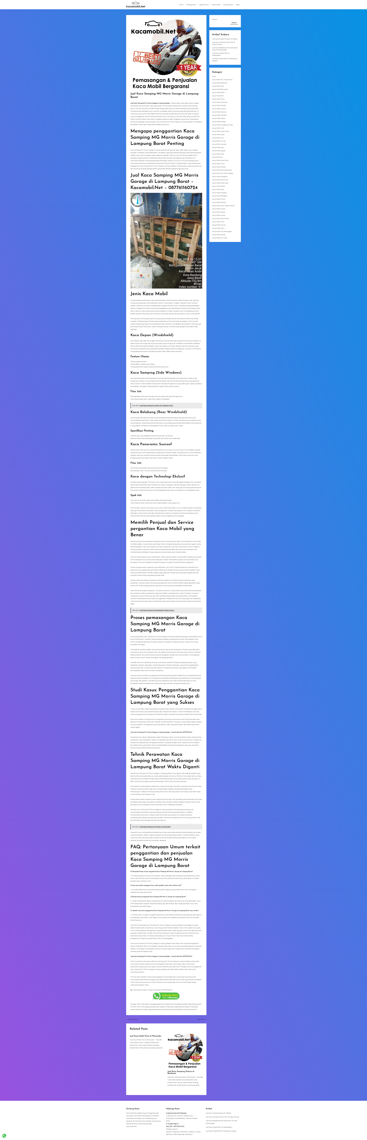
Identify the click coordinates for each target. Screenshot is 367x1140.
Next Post (201, 1019)
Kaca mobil (140, 108)
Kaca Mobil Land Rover (220, 160)
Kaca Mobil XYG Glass (219, 238)
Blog (237, 5)
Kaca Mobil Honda (218, 141)
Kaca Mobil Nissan (218, 186)
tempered (169, 436)
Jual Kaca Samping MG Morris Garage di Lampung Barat (150, 103)
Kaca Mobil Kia (217, 157)
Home (181, 5)
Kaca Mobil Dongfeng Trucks (222, 125)
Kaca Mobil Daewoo (219, 112)
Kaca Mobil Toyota (218, 225)
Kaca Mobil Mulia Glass (220, 183)
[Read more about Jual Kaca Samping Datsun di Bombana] (185, 1051)
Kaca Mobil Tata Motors (220, 218)
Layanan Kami (204, 5)
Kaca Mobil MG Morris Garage (222, 173)
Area (214, 76)
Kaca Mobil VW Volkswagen (222, 231)
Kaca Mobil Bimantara (220, 89)
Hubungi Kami (228, 5)
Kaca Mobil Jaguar (218, 151)
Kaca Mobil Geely (218, 134)
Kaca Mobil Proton (218, 199)
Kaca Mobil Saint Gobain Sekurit (223, 206)
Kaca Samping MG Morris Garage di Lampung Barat (153, 773)
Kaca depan (134, 341)
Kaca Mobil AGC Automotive (222, 79)
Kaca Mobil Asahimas (219, 83)
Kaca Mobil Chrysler (219, 105)
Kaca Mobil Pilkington (219, 196)
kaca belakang (161, 418)
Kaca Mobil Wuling (218, 235)
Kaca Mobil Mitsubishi (219, 176)
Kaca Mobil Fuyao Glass (220, 131)
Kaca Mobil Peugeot (219, 193)
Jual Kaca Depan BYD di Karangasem (219, 1127)
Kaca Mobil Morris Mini (220, 180)
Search (214, 19)
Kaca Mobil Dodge (219, 121)
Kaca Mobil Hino (218, 138)
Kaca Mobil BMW (218, 92)
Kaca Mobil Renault (219, 202)
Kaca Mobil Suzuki (218, 215)
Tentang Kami (191, 5)
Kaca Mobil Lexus (218, 164)
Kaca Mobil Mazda (218, 167)
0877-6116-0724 (178, 1126)
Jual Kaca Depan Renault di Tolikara (224, 39)
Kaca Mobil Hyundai (219, 144)
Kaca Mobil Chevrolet (219, 102)
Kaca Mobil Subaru (218, 212)
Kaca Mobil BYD (218, 96)
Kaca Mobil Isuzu (218, 147)
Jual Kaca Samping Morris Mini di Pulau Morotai (222, 1117)
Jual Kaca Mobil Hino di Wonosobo (145, 1036)
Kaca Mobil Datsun (219, 118)
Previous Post (132, 1019)
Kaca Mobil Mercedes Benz (222, 170)
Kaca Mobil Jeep (218, 154)
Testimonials (216, 5)
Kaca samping (135, 378)
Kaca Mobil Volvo (218, 228)
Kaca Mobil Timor (218, 222)
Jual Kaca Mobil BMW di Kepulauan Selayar (221, 1131)
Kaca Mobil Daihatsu (219, 115)
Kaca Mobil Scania (218, 209)
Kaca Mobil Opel (218, 189)
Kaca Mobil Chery (218, 99)
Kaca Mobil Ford (218, 128)
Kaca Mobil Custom (219, 109)
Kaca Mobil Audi (218, 86)
